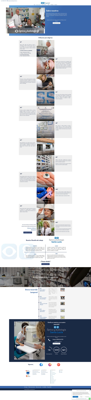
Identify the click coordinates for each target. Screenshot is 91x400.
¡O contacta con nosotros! (27, 232)
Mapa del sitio (49, 386)
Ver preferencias (87, 396)
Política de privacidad (82, 398)
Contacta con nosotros (56, 23)
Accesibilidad (44, 386)
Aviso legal (85, 398)
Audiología (52, 4)
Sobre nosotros (38, 4)
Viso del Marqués (53, 374)
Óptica (49, 4)
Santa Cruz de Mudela (53, 373)
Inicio (34, 4)
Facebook (61, 371)
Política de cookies (78, 398)
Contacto (55, 4)
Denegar (81, 396)
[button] (89, 390)
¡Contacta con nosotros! (45, 264)
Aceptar (75, 396)
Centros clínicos (44, 4)
